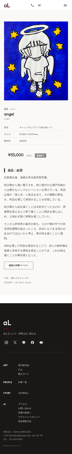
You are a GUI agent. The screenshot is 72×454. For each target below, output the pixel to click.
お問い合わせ (24, 408)
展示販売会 (23, 365)
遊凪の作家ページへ (18, 265)
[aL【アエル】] (7, 5)
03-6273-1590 (16, 439)
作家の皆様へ (24, 412)
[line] (24, 342)
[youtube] (41, 342)
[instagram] (6, 342)
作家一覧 (22, 382)
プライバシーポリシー (29, 417)
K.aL (20, 369)
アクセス (22, 404)
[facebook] (32, 342)
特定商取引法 (24, 421)
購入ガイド (23, 373)
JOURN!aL (23, 393)
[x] (15, 342)
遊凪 (6, 109)
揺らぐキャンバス (19, 278)
